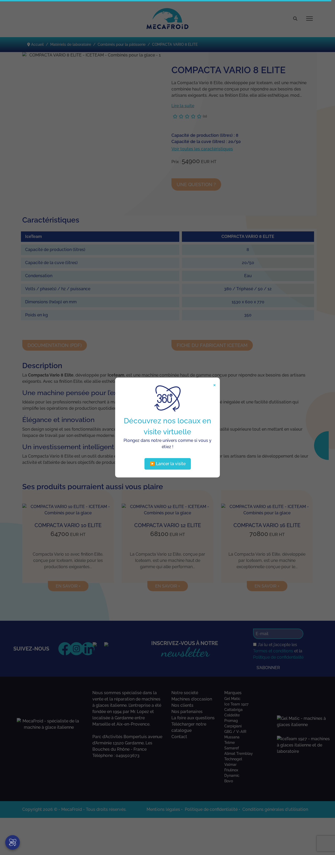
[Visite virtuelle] (12, 842)
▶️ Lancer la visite (168, 463)
